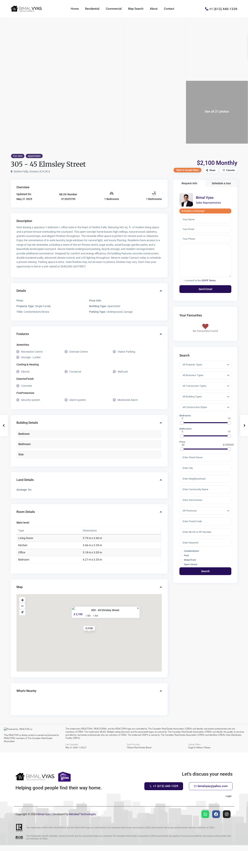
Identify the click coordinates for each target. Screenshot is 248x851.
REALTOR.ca (15, 734)
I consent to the (200, 280)
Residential (92, 8)
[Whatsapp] (205, 814)
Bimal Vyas (205, 198)
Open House (190, 564)
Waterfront (189, 560)
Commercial (114, 8)
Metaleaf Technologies (82, 814)
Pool (186, 555)
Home (75, 8)
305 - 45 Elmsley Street (105, 610)
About (154, 8)
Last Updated (71, 744)
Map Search (135, 8)
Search (205, 571)
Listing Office (194, 744)
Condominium (191, 551)
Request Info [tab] (189, 183)
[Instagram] (227, 814)
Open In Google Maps (187, 170)
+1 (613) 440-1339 (223, 9)
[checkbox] (180, 280)
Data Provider (133, 744)
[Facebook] (216, 814)
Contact (169, 8)
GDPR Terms (209, 280)
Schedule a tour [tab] (221, 183)
